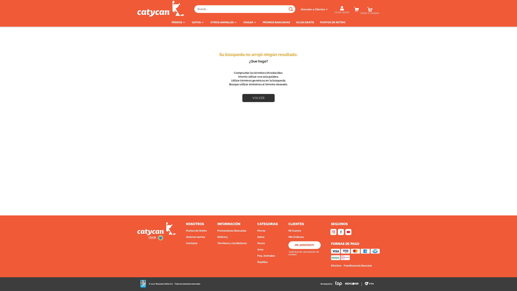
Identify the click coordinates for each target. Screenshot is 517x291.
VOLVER (258, 98)
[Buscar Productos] (290, 9)
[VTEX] (369, 284)
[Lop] (337, 284)
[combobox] (244, 9)
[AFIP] (143, 284)
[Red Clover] (353, 284)
